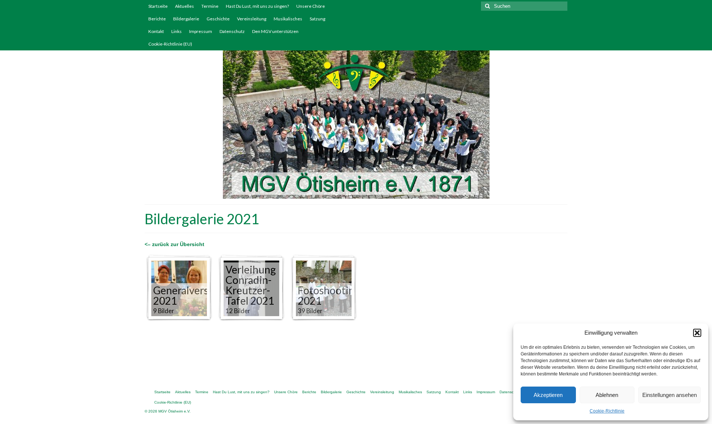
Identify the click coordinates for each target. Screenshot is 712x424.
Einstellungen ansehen (669, 395)
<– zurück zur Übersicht (174, 244)
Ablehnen (607, 395)
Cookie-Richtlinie (607, 411)
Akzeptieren (548, 395)
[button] (697, 333)
